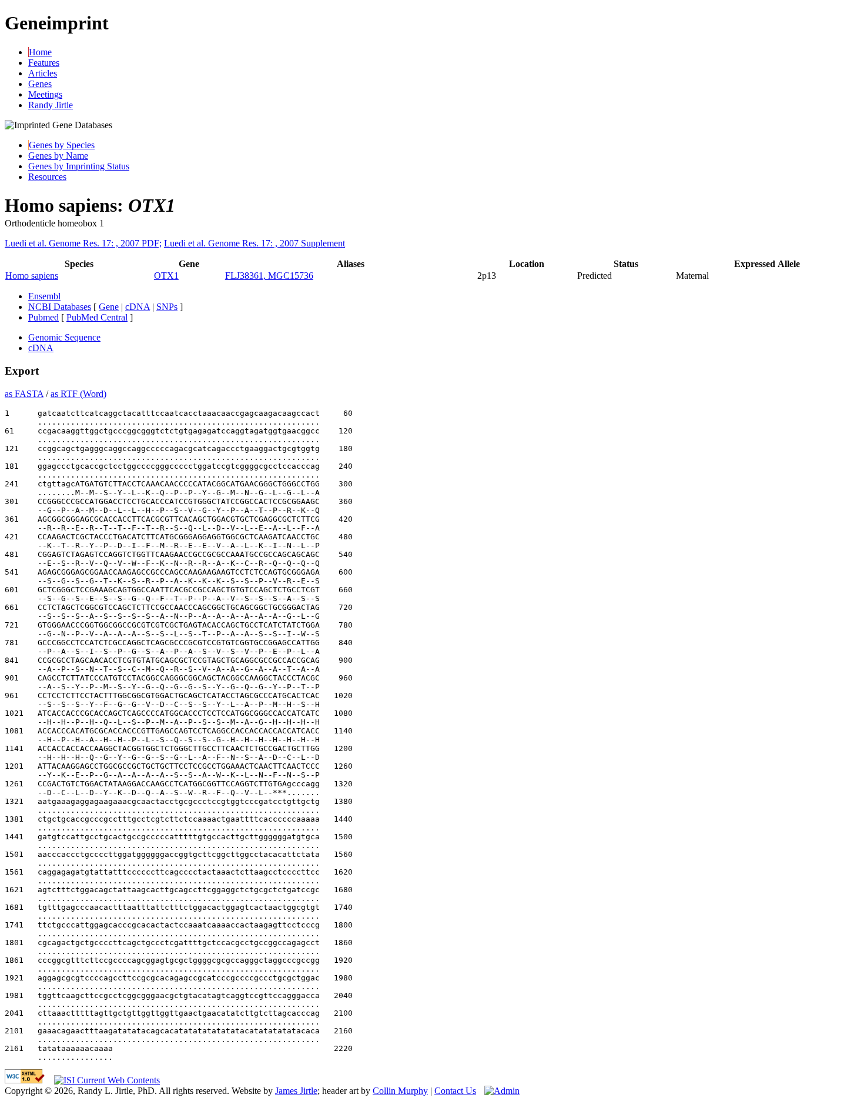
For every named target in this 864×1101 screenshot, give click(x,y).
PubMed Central (97, 317)
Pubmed (43, 317)
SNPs (167, 307)
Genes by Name (58, 156)
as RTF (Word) (78, 394)
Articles (42, 73)
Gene (109, 307)
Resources (47, 177)
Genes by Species (62, 145)
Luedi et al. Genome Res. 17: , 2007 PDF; (83, 243)
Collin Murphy (400, 1091)
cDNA (137, 307)
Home (40, 52)
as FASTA (24, 394)
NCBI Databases (59, 307)
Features (43, 63)
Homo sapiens (31, 276)
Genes (40, 84)
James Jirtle (296, 1091)
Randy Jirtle (50, 105)
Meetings (45, 94)
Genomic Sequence (64, 337)
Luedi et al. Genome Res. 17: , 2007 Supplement (254, 243)
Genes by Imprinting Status (78, 166)
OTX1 (166, 276)
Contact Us (455, 1091)
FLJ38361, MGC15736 (269, 276)
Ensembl (44, 296)
